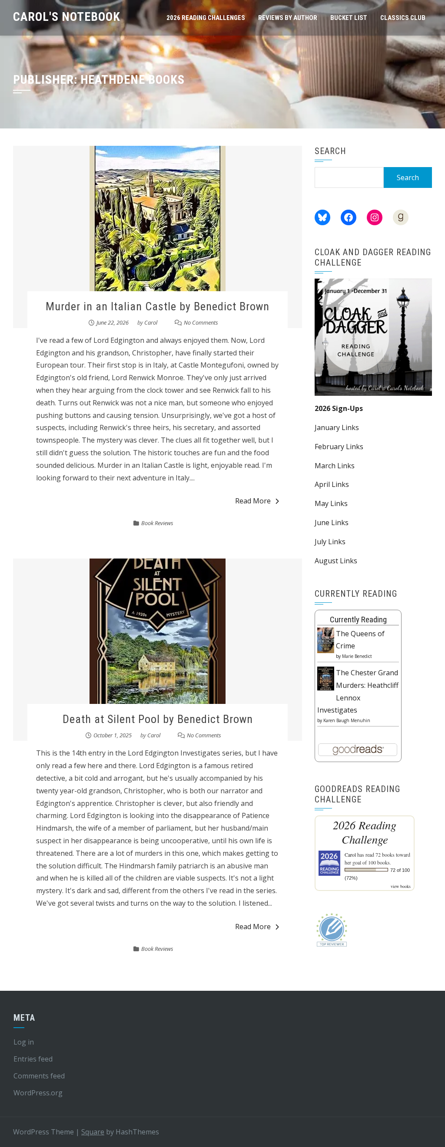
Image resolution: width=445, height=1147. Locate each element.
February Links (339, 446)
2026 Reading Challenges (205, 18)
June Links (332, 522)
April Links (332, 484)
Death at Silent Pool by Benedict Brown (158, 719)
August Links (336, 560)
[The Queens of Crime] (325, 639)
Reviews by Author (287, 18)
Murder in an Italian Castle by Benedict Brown (157, 306)
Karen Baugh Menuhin (346, 720)
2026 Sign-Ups (339, 408)
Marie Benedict (357, 656)
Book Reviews (157, 523)
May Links (331, 503)
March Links (335, 465)
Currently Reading (358, 619)
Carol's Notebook (66, 17)
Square (92, 1132)
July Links (330, 541)
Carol (150, 322)
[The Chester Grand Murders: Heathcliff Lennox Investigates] (325, 678)
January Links (337, 427)
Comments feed (39, 1076)
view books (401, 886)
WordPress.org (38, 1093)
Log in (23, 1042)
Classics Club (402, 18)
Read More (253, 501)
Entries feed (33, 1059)
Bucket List (348, 18)
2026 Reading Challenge (364, 832)
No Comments (201, 322)
